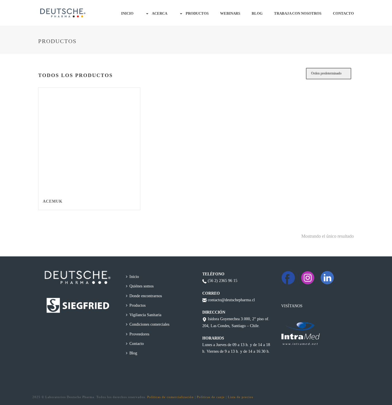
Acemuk (53, 201)
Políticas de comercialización (170, 397)
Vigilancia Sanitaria (145, 315)
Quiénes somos (141, 286)
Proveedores (139, 334)
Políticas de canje (211, 397)
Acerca (159, 13)
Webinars (230, 13)
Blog (257, 13)
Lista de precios (240, 397)
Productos (197, 13)
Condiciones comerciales (149, 324)
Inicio (127, 13)
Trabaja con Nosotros (297, 13)
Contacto (343, 13)
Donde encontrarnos (145, 296)
